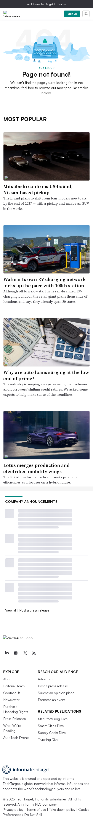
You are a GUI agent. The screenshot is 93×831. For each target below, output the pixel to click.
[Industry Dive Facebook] (15, 653)
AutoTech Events (16, 737)
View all (10, 610)
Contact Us (11, 693)
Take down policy (62, 809)
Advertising (46, 679)
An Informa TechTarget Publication (46, 4)
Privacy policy (13, 809)
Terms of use (36, 809)
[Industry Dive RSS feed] (33, 653)
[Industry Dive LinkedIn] (6, 653)
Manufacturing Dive (53, 719)
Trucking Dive (48, 739)
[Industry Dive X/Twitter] (24, 653)
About (8, 679)
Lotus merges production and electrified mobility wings (36, 468)
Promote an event (51, 700)
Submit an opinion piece (56, 693)
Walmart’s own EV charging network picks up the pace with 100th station (44, 282)
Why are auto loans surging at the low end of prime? (46, 375)
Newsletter (11, 700)
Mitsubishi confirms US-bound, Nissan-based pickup (37, 189)
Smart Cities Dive (51, 726)
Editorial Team (14, 686)
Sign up (72, 13)
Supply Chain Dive (52, 733)
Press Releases (14, 719)
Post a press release (34, 610)
